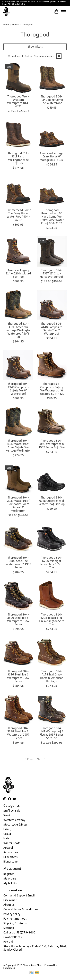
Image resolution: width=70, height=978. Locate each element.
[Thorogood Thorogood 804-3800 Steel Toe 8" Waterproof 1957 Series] (18, 596)
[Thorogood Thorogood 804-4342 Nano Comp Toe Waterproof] (52, 78)
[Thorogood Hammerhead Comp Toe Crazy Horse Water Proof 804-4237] (18, 191)
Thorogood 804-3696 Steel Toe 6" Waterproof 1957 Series (18, 676)
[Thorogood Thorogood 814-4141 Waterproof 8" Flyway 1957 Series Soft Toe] (52, 709)
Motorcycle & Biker (15, 824)
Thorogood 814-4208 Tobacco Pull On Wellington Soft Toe (51, 619)
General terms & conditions (20, 909)
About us (8, 904)
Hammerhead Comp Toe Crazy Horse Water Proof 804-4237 (18, 215)
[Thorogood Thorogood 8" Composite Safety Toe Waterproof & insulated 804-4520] (52, 365)
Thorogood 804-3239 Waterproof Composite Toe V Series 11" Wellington (18, 504)
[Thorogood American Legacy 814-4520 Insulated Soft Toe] (18, 251)
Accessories (10, 852)
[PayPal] (37, 973)
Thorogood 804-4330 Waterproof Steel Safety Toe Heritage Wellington (18, 445)
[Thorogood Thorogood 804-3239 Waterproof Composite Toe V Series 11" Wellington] (18, 479)
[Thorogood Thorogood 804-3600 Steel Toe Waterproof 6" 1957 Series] (18, 539)
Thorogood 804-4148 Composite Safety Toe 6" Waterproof (51, 328)
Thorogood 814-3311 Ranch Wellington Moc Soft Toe (18, 158)
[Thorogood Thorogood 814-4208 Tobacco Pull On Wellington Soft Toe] (52, 596)
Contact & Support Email (19, 895)
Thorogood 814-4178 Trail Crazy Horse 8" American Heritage (51, 676)
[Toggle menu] (63, 11)
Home (6, 24)
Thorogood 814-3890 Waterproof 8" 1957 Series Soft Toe (52, 444)
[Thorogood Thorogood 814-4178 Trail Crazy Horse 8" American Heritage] (52, 652)
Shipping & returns (15, 923)
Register (8, 874)
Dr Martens (10, 857)
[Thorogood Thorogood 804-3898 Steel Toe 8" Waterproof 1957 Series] (18, 709)
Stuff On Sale (11, 810)
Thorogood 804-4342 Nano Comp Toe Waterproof (51, 100)
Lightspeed (9, 968)
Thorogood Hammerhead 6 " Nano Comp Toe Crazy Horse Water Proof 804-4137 (52, 216)
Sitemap (8, 928)
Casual (7, 833)
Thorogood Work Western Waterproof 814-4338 (18, 101)
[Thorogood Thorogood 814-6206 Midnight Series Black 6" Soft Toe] (52, 539)
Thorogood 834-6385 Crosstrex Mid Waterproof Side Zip (52, 501)
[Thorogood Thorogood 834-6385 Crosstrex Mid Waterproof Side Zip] (52, 479)
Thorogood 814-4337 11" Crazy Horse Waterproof (51, 273)
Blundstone (10, 861)
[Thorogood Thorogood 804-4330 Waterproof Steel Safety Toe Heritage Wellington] (18, 422)
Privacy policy (11, 914)
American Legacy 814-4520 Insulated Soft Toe (18, 273)
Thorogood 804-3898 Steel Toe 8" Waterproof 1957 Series (18, 733)
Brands (15, 24)
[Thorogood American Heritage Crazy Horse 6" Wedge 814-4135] (52, 134)
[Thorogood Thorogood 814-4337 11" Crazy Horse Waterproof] (52, 251)
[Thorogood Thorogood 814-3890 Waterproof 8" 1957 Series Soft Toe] (52, 422)
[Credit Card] (31, 973)
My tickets (9, 883)
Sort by (28, 56)
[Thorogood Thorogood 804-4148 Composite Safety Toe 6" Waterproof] (52, 305)
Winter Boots (11, 843)
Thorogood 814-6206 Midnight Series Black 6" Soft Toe (52, 562)
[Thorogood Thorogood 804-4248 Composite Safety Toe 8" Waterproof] (18, 365)
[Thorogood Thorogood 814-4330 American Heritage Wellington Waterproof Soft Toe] (18, 305)
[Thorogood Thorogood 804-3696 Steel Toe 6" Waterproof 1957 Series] (18, 652)
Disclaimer (9, 900)
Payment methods (15, 918)
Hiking (7, 829)
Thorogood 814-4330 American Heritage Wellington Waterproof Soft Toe (18, 330)
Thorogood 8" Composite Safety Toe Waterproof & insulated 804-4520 (51, 388)
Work (6, 815)
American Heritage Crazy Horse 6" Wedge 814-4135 (51, 156)
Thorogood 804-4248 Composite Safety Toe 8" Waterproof (18, 388)
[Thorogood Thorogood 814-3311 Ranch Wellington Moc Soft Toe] (18, 134)
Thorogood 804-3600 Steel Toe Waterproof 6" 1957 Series (18, 562)
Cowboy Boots (12, 937)
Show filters (35, 46)
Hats (6, 838)
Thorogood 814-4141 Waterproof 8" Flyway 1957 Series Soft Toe (51, 733)
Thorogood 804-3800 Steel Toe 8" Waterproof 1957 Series (18, 619)
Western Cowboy (14, 820)
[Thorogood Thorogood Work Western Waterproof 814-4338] (18, 78)
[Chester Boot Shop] (6, 11)
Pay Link (8, 941)
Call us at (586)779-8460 (19, 932)
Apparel (8, 847)
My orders (9, 878)
